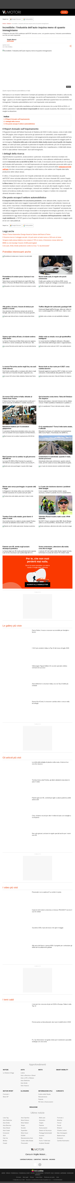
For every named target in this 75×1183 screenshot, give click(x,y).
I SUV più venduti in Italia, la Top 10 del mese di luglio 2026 (50, 648)
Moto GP (5, 1097)
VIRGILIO (8, 1173)
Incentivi (41, 1135)
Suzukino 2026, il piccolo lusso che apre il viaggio (47, 928)
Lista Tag (5, 1117)
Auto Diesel (6, 1128)
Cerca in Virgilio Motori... (36, 1154)
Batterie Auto (61, 1135)
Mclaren (59, 1128)
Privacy (32, 1177)
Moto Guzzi (24, 1133)
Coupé (5, 1143)
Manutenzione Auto (27, 1138)
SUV (4, 1135)
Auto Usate (6, 1130)
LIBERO (3, 1173)
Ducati (59, 1125)
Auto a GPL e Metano (27, 1078)
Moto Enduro (25, 1120)
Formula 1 (6, 1094)
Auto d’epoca (25, 1085)
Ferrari (59, 1123)
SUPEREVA (37, 1174)
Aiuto (57, 1177)
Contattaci (37, 1159)
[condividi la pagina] (70, 46)
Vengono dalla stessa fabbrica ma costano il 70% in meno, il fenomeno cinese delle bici (33, 240)
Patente (40, 1099)
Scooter (23, 1128)
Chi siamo (18, 1177)
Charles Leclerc (62, 1130)
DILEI (52, 1173)
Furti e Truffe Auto (44, 1140)
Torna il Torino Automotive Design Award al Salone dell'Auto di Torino (26, 234)
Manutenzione (42, 1097)
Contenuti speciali (26, 1159)
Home (4, 23)
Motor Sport (8, 1091)
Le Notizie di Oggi (8, 1073)
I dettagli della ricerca (12, 121)
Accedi (64, 12)
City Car (5, 1138)
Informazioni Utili (45, 1091)
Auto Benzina (7, 1125)
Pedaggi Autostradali (45, 1133)
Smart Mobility (62, 1070)
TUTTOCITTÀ (47, 1173)
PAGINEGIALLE (14, 1173)
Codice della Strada (44, 1094)
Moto (40, 1070)
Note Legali (25, 1177)
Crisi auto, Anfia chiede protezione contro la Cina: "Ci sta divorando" (26, 246)
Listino (23, 1073)
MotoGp (59, 1120)
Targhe (41, 1123)
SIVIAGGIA (57, 1173)
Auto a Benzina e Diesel (28, 1075)
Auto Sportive (25, 1117)
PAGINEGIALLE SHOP (24, 1173)
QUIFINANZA (63, 1173)
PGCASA (32, 1173)
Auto (23, 1070)
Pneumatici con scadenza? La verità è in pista (46, 892)
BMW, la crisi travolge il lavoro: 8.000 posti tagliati (20, 243)
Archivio (52, 1159)
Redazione (33, 1107)
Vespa (23, 1125)
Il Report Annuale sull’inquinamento (17, 119)
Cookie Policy (39, 1177)
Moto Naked (25, 1123)
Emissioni (60, 1138)
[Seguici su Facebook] (35, 1164)
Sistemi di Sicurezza (45, 1130)
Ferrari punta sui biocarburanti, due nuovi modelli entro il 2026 (51, 1022)
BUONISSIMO (70, 1173)
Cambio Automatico (63, 1140)
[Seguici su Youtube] (39, 1164)
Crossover (6, 1133)
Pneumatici (24, 1143)
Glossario (25, 1091)
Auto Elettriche (25, 1080)
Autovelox (42, 1120)
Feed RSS (45, 1159)
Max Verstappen (62, 1133)
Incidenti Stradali (44, 1143)
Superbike (24, 1130)
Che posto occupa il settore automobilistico (20, 124)
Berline (5, 1140)
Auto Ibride (24, 1083)
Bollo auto (42, 1117)
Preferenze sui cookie (49, 1177)
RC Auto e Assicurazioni (45, 1102)
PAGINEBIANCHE (39, 1173)
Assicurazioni (43, 1128)
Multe (40, 1138)
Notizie (9, 23)
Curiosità (60, 1091)
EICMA (23, 1135)
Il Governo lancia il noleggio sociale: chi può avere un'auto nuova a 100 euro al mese (32, 237)
